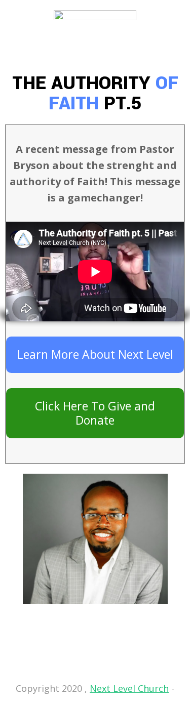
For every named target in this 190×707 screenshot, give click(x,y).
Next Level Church (129, 688)
